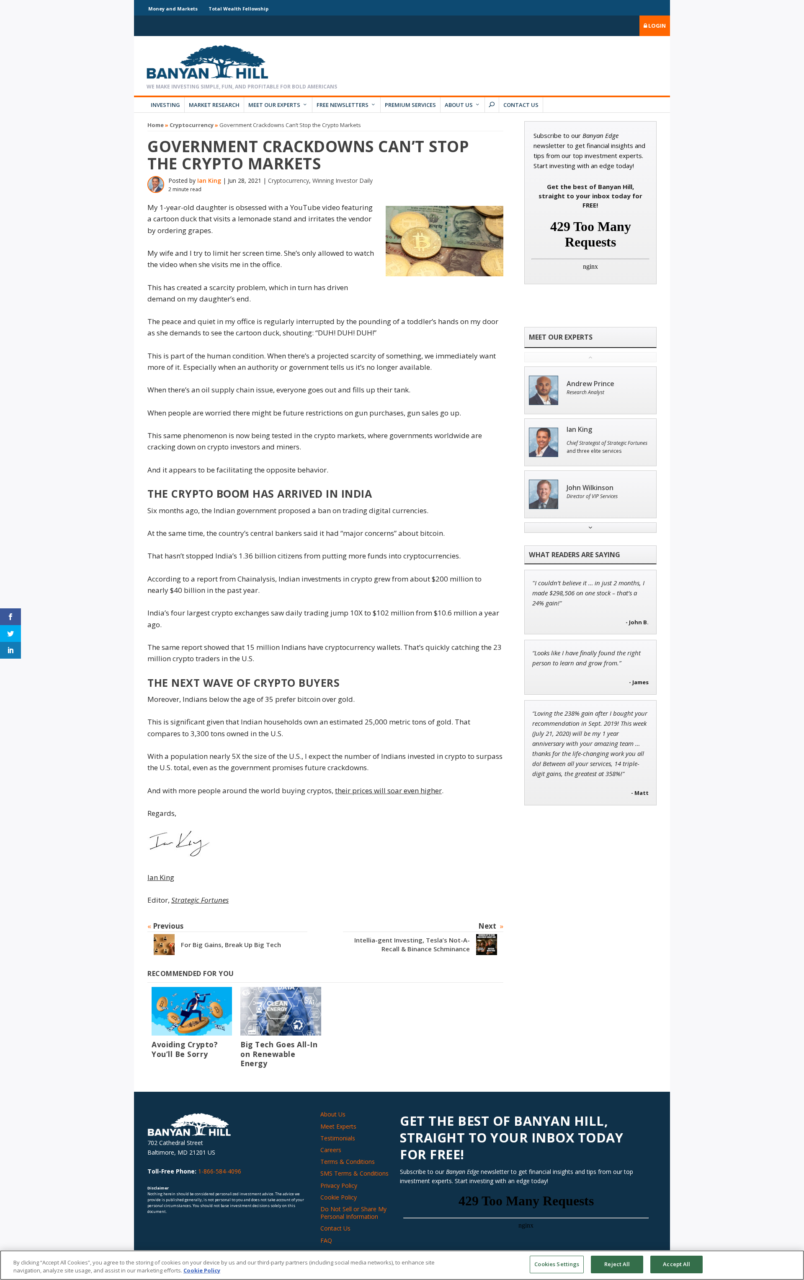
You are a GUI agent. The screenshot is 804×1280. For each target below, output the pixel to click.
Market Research (214, 105)
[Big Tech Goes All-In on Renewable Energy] (280, 1011)
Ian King (209, 180)
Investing (165, 105)
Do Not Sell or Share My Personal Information (353, 1212)
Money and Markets (173, 8)
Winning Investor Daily (342, 180)
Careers (330, 1150)
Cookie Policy (338, 1197)
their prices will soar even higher (388, 790)
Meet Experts (338, 1126)
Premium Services (410, 105)
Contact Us (521, 105)
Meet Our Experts (274, 105)
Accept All (676, 1264)
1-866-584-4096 (219, 1171)
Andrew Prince (590, 383)
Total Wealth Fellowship (238, 8)
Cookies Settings (556, 1264)
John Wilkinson (590, 487)
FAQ (326, 1240)
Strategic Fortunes (200, 900)
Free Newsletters (342, 105)
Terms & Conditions (347, 1162)
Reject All (617, 1264)
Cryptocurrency (192, 125)
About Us (459, 105)
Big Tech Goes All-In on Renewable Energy (278, 1054)
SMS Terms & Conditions (354, 1173)
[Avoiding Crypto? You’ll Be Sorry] (192, 1011)
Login (656, 25)
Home (155, 125)
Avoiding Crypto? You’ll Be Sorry (185, 1049)
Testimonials (337, 1138)
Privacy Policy (338, 1185)
